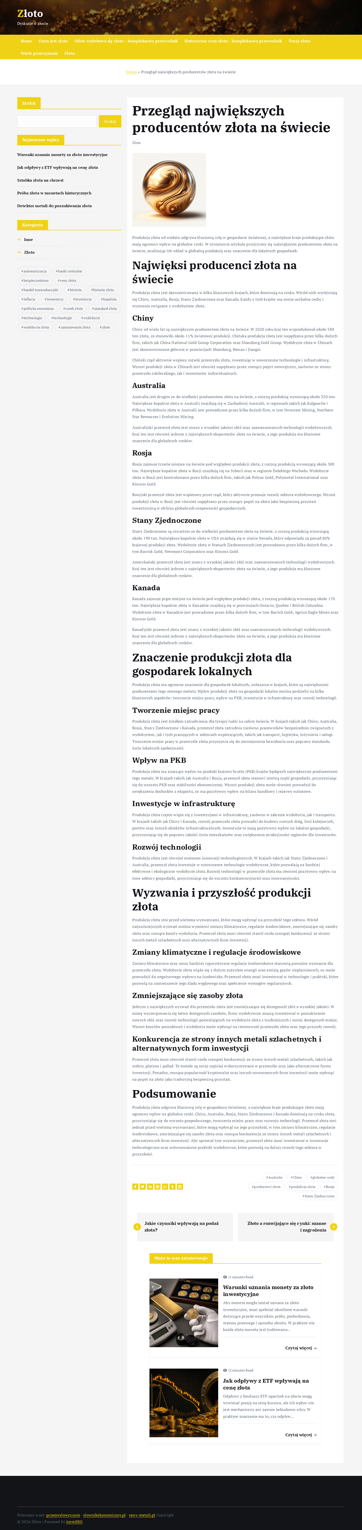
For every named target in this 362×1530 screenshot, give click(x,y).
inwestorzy (55, 299)
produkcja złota (303, 1186)
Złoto (69, 53)
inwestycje (83, 299)
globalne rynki (323, 1177)
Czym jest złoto (53, 41)
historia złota (103, 289)
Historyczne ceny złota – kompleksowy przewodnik (233, 41)
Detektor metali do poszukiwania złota (54, 205)
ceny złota (68, 280)
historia (76, 289)
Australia (275, 1177)
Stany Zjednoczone (320, 1196)
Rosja (330, 1186)
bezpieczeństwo (36, 280)
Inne (28, 239)
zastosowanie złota (75, 327)
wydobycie (91, 317)
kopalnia (109, 299)
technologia (33, 317)
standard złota (105, 308)
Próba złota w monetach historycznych (54, 193)
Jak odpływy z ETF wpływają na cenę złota (57, 167)
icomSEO (74, 1521)
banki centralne (70, 271)
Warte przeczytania (39, 53)
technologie (62, 317)
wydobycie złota (36, 327)
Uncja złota (299, 41)
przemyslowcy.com (63, 1515)
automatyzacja (35, 271)
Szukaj (29, 103)
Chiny (297, 1177)
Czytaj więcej (299, 1348)
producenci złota (267, 1186)
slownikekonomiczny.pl (104, 1515)
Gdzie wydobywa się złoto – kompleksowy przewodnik (126, 41)
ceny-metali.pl (142, 1515)
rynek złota (74, 308)
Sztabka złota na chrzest (40, 180)
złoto (106, 327)
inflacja (29, 299)
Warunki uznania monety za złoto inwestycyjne (62, 154)
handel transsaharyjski (41, 289)
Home (26, 41)
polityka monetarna (39, 308)
